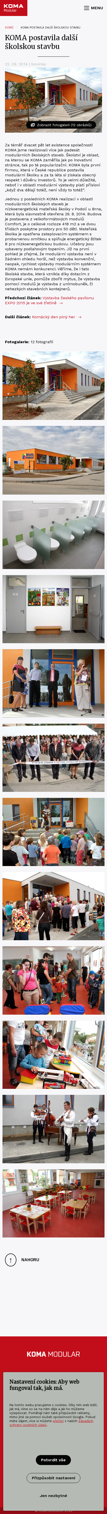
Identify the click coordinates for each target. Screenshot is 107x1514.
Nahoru (24, 1259)
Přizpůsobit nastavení (53, 1478)
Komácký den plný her (57, 316)
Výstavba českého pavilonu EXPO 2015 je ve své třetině (49, 300)
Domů (9, 27)
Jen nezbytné (53, 1495)
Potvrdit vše (53, 1460)
